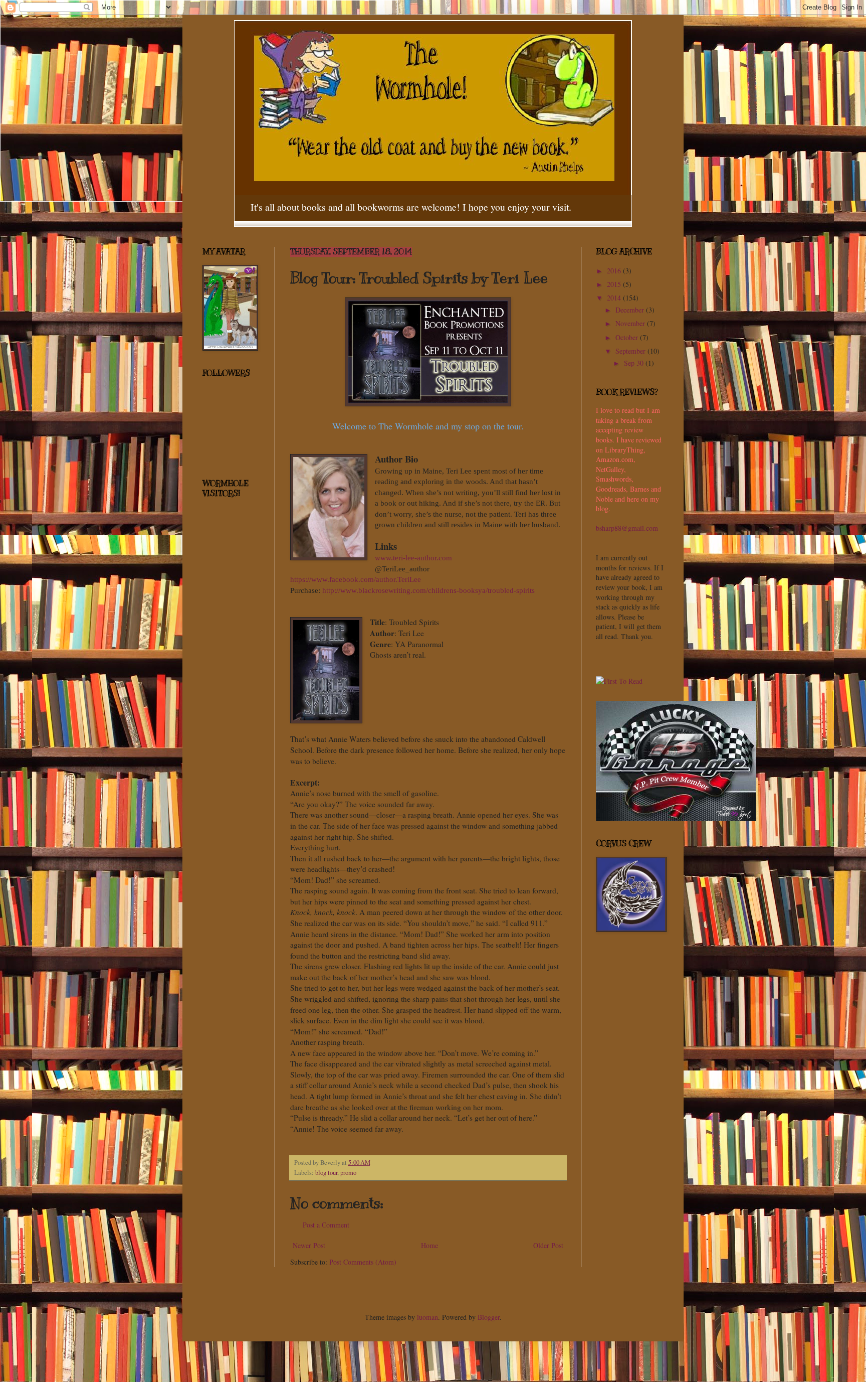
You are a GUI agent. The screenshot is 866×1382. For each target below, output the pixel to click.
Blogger (489, 1317)
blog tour (326, 1172)
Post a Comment (326, 1225)
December (630, 310)
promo (348, 1172)
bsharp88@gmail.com (627, 528)
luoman (427, 1317)
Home (429, 1245)
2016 (615, 270)
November (631, 323)
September (631, 351)
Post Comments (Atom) (362, 1262)
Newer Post (309, 1245)
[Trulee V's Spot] (676, 818)
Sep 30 (634, 363)
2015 (615, 284)
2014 (615, 297)
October (627, 337)
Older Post (548, 1245)
